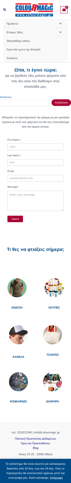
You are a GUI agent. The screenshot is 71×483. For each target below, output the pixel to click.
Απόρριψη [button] (56, 477)
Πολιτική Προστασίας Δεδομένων (35, 438)
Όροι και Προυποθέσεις (35, 443)
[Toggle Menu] (59, 24)
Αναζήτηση (5, 97)
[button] (4, 10)
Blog (35, 448)
